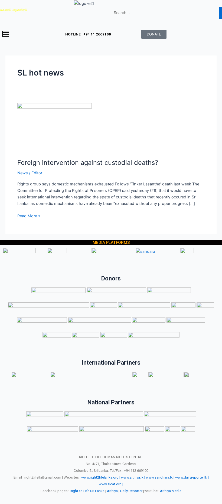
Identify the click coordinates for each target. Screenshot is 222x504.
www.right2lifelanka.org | (100, 477)
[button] (28, 34)
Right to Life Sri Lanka (87, 491)
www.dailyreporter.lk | (192, 477)
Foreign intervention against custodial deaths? (87, 162)
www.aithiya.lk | (133, 477)
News (22, 173)
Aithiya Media (170, 491)
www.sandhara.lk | (160, 477)
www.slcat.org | (111, 484)
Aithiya (112, 491)
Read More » (28, 215)
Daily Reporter (131, 491)
